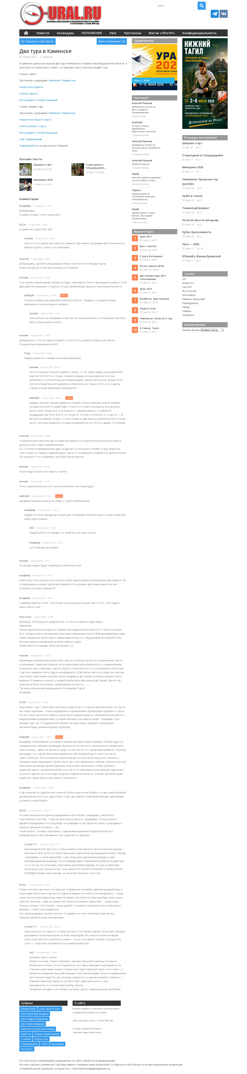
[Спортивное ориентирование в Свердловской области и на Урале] (61, 14)
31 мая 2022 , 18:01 (38, 224)
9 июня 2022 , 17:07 (41, 737)
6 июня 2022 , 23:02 (52, 542)
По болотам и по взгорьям (200, 220)
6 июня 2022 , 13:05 (42, 575)
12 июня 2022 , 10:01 (39, 810)
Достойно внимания (32, 1023)
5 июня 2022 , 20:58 (42, 353)
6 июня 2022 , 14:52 (47, 510)
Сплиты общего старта (32, 126)
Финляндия (57, 1044)
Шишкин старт (43, 164)
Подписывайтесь (29, 145)
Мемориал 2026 (43, 179)
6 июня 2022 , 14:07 (42, 598)
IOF (184, 279)
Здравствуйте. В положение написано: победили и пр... (143, 196)
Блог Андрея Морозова (34, 1018)
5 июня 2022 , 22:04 (50, 367)
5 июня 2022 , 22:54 (51, 397)
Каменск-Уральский (193, 299)
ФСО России (189, 291)
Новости (42, 33)
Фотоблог (27, 1049)
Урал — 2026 (190, 244)
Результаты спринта (31, 87)
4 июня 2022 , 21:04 (46, 295)
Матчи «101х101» (162, 33)
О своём (26, 1039)
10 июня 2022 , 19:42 (43, 787)
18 (201, 248)
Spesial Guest (28, 1008)
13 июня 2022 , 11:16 (39, 884)
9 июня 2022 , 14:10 (40, 655)
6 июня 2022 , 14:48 (43, 616)
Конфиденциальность (199, 33)
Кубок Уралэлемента (196, 232)
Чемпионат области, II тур (156, 318)
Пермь (186, 307)
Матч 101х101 (148, 246)
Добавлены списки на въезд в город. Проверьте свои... (146, 147)
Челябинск (188, 315)
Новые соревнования (47, 1034)
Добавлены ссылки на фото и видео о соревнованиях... (143, 109)
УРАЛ (44, 1044)
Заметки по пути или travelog (37, 1028)
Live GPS (187, 287)
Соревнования (29, 1044)
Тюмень (186, 311)
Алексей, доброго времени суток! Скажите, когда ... (146, 179)
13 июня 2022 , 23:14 (50, 926)
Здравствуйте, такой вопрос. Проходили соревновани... (143, 215)
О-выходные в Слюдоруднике (202, 155)
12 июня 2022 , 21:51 (50, 844)
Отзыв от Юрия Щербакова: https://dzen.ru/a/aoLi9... (144, 128)
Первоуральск (190, 303)
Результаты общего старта (35, 119)
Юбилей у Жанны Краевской (201, 256)
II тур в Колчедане (151, 256)
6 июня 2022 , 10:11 (40, 481)
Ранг (113, 33)
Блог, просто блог (49, 1008)
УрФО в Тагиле (192, 196)
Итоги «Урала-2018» (152, 266)
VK (224, 14)
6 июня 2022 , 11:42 (41, 496)
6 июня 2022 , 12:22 (40, 560)
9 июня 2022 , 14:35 (38, 702)
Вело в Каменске (110, 41)
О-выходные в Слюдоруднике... (96, 166)
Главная (26, 32)
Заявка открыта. (141, 164)
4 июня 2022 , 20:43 (40, 277)
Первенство (69, 80)
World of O (188, 283)
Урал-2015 (146, 288)
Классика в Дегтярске (39, 41)
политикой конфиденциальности (91, 1068)
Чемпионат (54, 80)
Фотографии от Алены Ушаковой (38, 100)
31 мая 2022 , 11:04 (42, 205)
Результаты (41, 1039)
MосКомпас (189, 295)
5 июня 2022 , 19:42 (40, 335)
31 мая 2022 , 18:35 (40, 258)
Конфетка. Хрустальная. (155, 298)
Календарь (65, 33)
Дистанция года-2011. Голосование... (153, 277)
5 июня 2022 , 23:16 (40, 466)
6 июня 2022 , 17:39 (46, 527)
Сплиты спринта (28, 93)
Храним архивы (191, 330)
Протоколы (132, 33)
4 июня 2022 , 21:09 (50, 313)
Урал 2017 (146, 236)
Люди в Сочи (147, 308)
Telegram (215, 14)
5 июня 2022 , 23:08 (40, 435)
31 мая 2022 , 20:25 (44, 238)
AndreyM (48, 56)
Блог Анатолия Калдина (34, 1013)
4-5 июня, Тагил (149, 328)
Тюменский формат (196, 208)
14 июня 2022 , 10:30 (46, 952)
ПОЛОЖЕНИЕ (91, 33)
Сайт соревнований (30, 139)
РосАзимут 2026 (145, 80)
